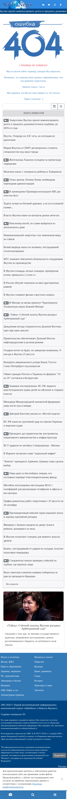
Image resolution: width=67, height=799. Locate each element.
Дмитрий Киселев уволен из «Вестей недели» (33, 413)
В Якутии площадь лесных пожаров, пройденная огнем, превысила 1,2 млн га (31, 273)
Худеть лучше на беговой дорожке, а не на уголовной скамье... (33, 205)
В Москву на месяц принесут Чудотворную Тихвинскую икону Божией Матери (30, 304)
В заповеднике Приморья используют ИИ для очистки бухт (32, 193)
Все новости (12, 584)
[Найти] (61, 106)
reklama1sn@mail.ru (29, 728)
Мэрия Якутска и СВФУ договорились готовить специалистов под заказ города (30, 150)
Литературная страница (12, 695)
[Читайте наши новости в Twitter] (49, 4)
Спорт (37, 676)
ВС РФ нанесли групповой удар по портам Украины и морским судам (33, 423)
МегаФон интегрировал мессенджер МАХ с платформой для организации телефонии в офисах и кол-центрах (33, 489)
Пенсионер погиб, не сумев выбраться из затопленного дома (29, 225)
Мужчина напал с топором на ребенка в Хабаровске (33, 171)
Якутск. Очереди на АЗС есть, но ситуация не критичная (29, 138)
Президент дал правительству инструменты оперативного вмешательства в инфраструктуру (31, 435)
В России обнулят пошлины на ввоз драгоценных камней (31, 284)
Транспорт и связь (43, 685)
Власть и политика (10, 657)
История (38, 681)
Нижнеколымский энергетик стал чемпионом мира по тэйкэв (32, 237)
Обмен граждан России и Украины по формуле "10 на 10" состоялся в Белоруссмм (32, 376)
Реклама (62, 766)
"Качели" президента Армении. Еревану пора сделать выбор (33, 463)
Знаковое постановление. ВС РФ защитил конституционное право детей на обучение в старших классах (33, 390)
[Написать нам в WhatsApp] (55, 4)
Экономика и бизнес (11, 681)
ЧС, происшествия (10, 676)
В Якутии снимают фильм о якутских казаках (29, 294)
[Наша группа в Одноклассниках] (61, 4)
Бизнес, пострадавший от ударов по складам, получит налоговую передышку (33, 550)
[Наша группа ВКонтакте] (43, 4)
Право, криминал (42, 671)
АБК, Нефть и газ (9, 690)
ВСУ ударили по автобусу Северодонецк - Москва (32, 445)
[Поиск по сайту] (32, 794)
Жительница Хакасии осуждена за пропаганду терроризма (32, 161)
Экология (38, 690)
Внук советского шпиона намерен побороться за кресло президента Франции (30, 574)
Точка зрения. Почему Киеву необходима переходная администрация (29, 181)
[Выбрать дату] (54, 106)
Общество (39, 662)
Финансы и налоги (43, 657)
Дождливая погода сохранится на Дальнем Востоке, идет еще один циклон (32, 328)
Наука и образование (11, 666)
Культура (38, 666)
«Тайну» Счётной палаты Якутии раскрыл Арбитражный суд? (30, 316)
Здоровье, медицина (11, 671)
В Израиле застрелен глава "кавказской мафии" (30, 453)
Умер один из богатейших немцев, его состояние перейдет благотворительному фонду (30, 475)
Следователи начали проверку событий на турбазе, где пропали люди (30, 562)
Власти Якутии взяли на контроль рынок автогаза (31, 215)
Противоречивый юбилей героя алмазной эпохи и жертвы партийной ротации (33, 515)
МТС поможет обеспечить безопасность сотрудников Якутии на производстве (33, 261)
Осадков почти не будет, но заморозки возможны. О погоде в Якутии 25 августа (32, 352)
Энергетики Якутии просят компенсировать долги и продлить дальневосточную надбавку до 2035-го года (31, 124)
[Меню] (55, 794)
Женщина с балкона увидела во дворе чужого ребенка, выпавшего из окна (29, 526)
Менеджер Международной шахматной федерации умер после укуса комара (32, 403)
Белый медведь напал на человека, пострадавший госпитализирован (31, 249)
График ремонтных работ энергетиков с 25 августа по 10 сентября (33, 503)
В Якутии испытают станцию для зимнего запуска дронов (32, 538)
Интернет (5, 685)
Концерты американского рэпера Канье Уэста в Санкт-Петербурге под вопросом (30, 364)
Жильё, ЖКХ (7, 662)
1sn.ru (42, 87)
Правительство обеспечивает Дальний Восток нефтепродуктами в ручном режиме (29, 340)
